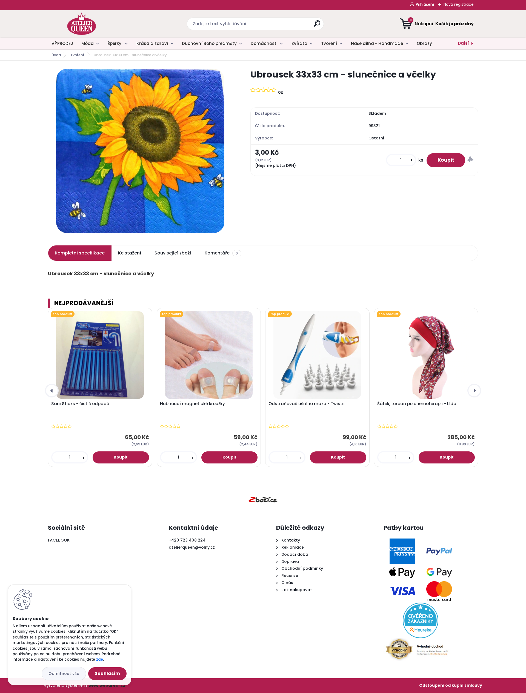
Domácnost (264, 43)
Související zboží (173, 253)
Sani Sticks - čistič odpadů (80, 403)
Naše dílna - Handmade (377, 43)
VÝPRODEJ (62, 43)
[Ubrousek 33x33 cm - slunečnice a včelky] (140, 151)
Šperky (114, 43)
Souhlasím (107, 673)
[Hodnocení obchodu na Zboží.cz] (263, 499)
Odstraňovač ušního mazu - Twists (306, 403)
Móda (87, 43)
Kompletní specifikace (80, 253)
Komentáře (221, 253)
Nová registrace (459, 4)
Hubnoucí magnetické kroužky (192, 403)
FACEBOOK (59, 540)
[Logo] (81, 24)
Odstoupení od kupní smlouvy (450, 685)
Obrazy (424, 43)
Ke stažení (129, 253)
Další (463, 43)
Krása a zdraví (152, 43)
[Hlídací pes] (470, 160)
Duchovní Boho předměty (209, 43)
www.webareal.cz (106, 685)
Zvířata (299, 43)
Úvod (56, 55)
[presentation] (52, 390)
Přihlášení (425, 4)
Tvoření (329, 43)
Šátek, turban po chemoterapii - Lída (416, 403)
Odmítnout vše (63, 673)
